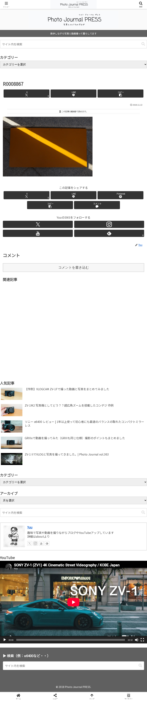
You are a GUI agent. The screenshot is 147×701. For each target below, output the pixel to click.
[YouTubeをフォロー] (38, 233)
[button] (143, 44)
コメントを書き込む (73, 267)
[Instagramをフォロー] (109, 224)
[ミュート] (136, 640)
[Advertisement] (73, 325)
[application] (73, 602)
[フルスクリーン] (142, 640)
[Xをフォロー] (38, 224)
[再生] (4, 640)
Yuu (29, 527)
